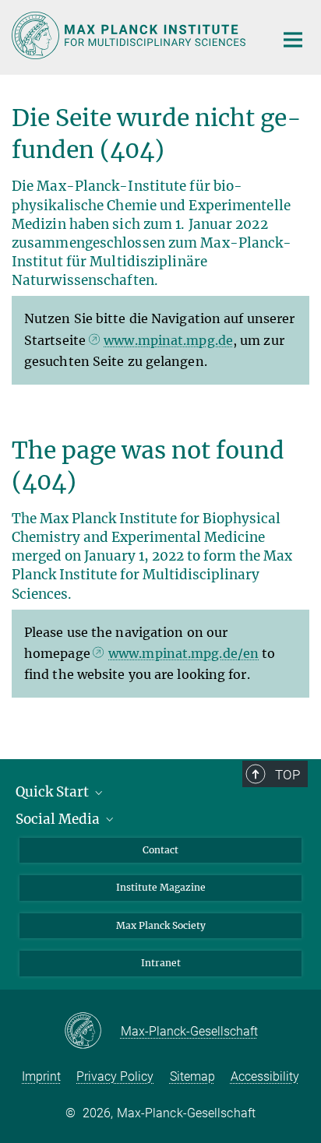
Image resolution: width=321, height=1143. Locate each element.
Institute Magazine (161, 887)
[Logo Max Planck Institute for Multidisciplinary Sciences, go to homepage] (131, 35)
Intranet (161, 963)
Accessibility (265, 1076)
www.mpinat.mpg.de (168, 340)
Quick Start (54, 792)
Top (287, 775)
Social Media (59, 819)
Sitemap (192, 1076)
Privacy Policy (114, 1076)
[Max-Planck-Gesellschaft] (92, 1031)
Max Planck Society (161, 925)
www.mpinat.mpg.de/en (183, 653)
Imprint (41, 1076)
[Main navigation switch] (293, 39)
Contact (160, 850)
